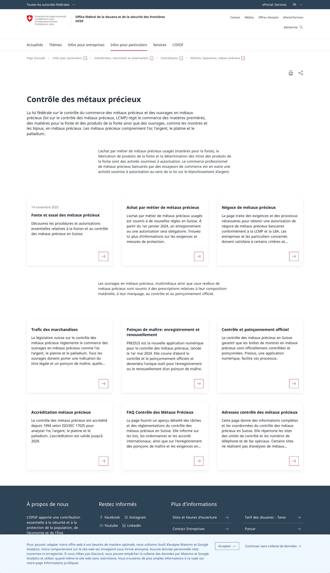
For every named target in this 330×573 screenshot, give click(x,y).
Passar (250, 528)
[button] (35, 45)
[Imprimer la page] (291, 72)
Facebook (112, 517)
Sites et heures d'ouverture (195, 517)
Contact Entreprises (189, 528)
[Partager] (301, 73)
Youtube (111, 525)
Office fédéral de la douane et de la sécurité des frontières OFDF (120, 19)
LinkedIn (134, 525)
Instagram (137, 517)
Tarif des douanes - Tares (265, 517)
